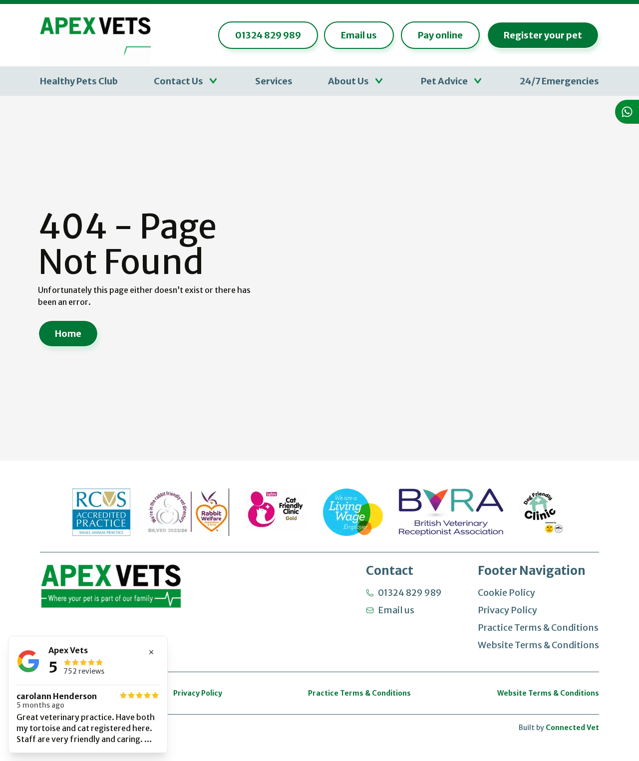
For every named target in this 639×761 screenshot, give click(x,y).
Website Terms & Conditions (538, 645)
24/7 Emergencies (559, 81)
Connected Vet (572, 727)
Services (274, 81)
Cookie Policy (506, 592)
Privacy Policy (507, 610)
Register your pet (543, 35)
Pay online (440, 35)
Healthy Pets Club (79, 81)
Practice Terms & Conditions (538, 627)
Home (68, 333)
